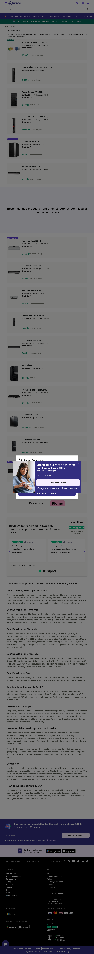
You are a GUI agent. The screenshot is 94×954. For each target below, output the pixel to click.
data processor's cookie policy (31, 477)
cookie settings (67, 472)
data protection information (44, 475)
